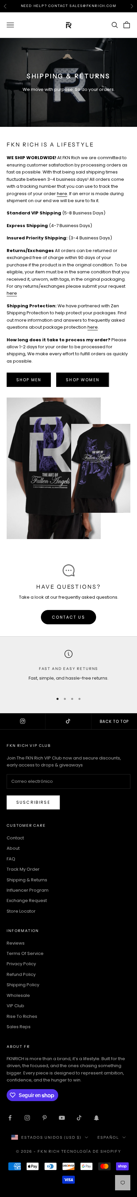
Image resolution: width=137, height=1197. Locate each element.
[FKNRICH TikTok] (68, 722)
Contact (15, 838)
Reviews (16, 943)
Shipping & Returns (27, 880)
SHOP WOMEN (82, 380)
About (13, 848)
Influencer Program (28, 890)
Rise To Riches (22, 1016)
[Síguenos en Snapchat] (96, 1117)
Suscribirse (33, 802)
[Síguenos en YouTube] (62, 1117)
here (62, 193)
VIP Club (15, 1006)
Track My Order (23, 869)
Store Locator (21, 911)
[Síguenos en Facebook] (10, 1117)
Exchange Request (27, 900)
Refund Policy (21, 974)
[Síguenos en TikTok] (79, 1117)
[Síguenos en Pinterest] (44, 1117)
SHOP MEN (28, 380)
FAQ (11, 859)
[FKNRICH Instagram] (23, 722)
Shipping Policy (23, 985)
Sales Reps (19, 1027)
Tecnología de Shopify (91, 1151)
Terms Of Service (25, 953)
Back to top (114, 721)
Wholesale (18, 995)
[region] (68, 668)
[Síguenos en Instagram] (27, 1117)
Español (108, 1137)
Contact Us (68, 617)
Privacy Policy (21, 964)
